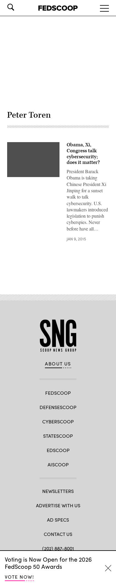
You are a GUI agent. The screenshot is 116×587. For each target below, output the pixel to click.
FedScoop (58, 393)
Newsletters (58, 491)
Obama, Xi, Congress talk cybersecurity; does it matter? (83, 154)
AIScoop (58, 464)
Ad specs (58, 520)
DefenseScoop (58, 407)
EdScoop (58, 450)
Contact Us (58, 534)
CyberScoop (58, 421)
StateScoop (58, 436)
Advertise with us (58, 505)
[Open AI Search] (19, 7)
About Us (58, 364)
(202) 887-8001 (58, 548)
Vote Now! (19, 577)
